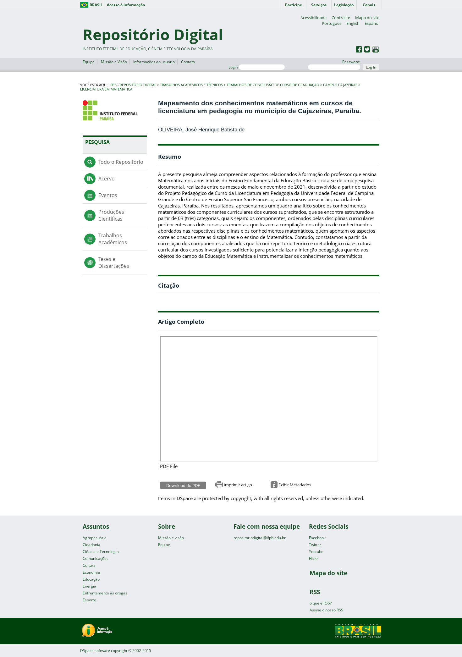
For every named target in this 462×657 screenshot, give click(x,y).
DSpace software (95, 650)
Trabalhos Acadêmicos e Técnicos (191, 85)
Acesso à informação (126, 5)
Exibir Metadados (294, 485)
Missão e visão (171, 537)
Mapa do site (367, 17)
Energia (89, 586)
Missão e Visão (114, 61)
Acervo (106, 178)
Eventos (107, 195)
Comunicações (95, 558)
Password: (351, 61)
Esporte (89, 600)
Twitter (315, 544)
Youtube (316, 551)
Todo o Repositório (120, 161)
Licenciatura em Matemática (106, 89)
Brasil (96, 5)
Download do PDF (183, 485)
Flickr (313, 558)
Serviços (319, 5)
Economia (91, 572)
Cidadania (91, 544)
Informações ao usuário (154, 61)
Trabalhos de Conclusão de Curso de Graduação (273, 85)
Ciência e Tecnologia (101, 551)
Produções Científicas (111, 215)
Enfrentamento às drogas (105, 593)
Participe (293, 5)
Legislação (344, 5)
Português (331, 23)
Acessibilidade (313, 17)
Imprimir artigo (238, 485)
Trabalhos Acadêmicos (112, 239)
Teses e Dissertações (113, 262)
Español (372, 23)
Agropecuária (95, 537)
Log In (371, 67)
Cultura (89, 565)
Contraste (341, 17)
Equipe (89, 61)
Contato (188, 61)
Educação (91, 579)
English (353, 23)
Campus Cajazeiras (340, 85)
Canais (369, 5)
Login (233, 67)
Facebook (317, 537)
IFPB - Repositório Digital (132, 85)
